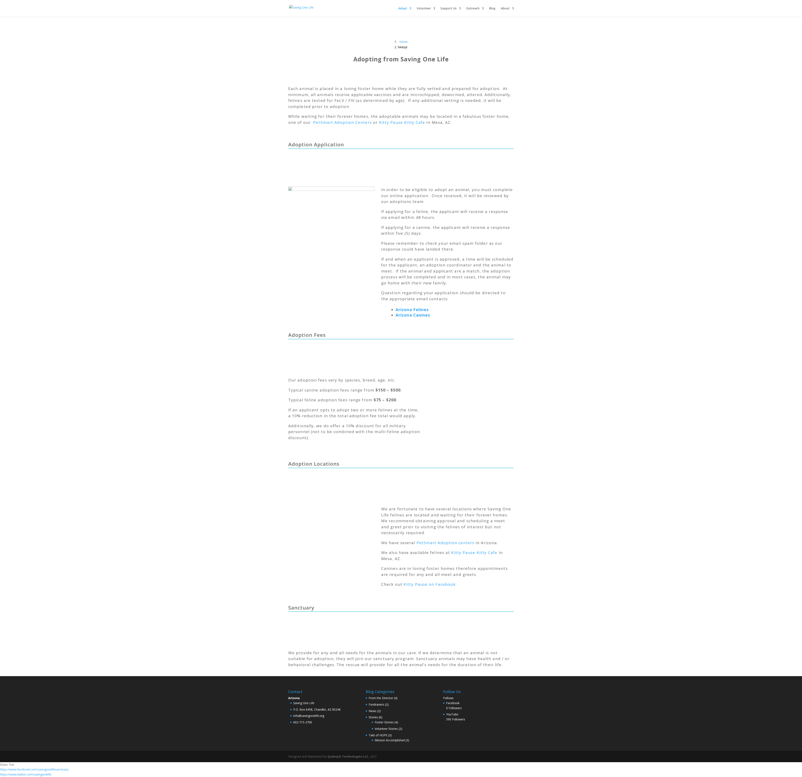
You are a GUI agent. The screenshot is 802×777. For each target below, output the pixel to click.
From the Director (381, 698)
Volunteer (424, 8)
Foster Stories (384, 722)
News (372, 711)
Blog (492, 8)
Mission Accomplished (390, 740)
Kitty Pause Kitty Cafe (402, 122)
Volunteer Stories (386, 729)
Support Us (448, 8)
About (505, 8)
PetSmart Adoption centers (445, 542)
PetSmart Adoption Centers (342, 122)
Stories (373, 717)
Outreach (473, 8)
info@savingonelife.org (308, 716)
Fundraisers (376, 704)
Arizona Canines (413, 315)
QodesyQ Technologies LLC (347, 756)
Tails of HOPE (378, 735)
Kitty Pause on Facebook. (430, 584)
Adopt (402, 8)
